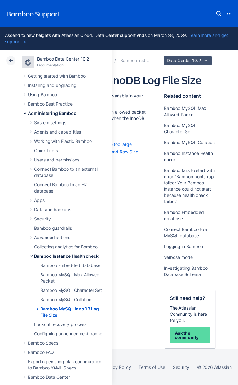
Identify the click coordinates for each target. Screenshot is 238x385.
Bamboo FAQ (41, 352)
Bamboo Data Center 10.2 (63, 58)
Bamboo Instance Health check (66, 256)
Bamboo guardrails (53, 228)
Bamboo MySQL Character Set (71, 290)
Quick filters (46, 150)
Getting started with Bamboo (57, 76)
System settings (50, 122)
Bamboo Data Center (49, 377)
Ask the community (187, 335)
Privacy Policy (117, 367)
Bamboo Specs (43, 343)
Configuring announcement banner (69, 333)
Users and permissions (56, 159)
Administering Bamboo (52, 113)
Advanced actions (52, 237)
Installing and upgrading (52, 85)
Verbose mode (178, 257)
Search (219, 14)
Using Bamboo (42, 94)
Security (42, 218)
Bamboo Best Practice (50, 103)
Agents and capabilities (57, 131)
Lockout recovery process (60, 324)
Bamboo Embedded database (70, 265)
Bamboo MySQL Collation (65, 299)
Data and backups (52, 209)
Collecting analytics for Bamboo (66, 246)
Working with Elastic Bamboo (63, 141)
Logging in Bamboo (183, 246)
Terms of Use (152, 367)
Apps (39, 200)
